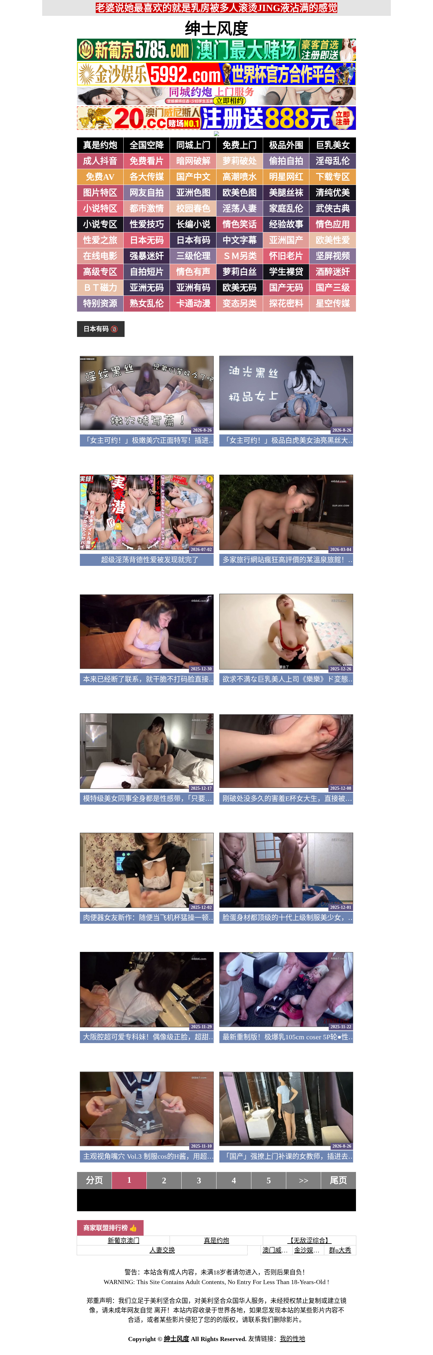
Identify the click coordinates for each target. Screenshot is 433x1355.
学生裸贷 (286, 272)
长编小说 (193, 224)
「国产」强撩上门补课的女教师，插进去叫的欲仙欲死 (306, 1156)
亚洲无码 (147, 288)
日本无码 (147, 240)
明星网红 (286, 177)
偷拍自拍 (286, 161)
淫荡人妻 (240, 208)
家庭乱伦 (286, 208)
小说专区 (100, 224)
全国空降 (147, 145)
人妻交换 (162, 1250)
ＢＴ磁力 (100, 288)
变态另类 (240, 303)
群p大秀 (340, 1250)
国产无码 (286, 288)
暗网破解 (193, 161)
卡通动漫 (193, 303)
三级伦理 (193, 256)
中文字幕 (240, 240)
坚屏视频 (333, 256)
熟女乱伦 (147, 303)
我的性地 (292, 1338)
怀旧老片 (286, 256)
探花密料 (286, 303)
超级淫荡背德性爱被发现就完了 (150, 560)
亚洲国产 (286, 240)
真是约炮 (100, 145)
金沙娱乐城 (310, 1250)
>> (303, 1180)
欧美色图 (240, 193)
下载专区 (333, 177)
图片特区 (100, 193)
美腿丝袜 (286, 193)
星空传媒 (333, 303)
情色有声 (193, 272)
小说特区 (100, 208)
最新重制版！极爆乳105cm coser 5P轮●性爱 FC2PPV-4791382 (315, 1037)
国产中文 (193, 177)
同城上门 (193, 145)
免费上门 (240, 145)
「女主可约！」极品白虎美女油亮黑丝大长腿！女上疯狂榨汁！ (320, 440)
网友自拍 (147, 193)
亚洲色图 (193, 193)
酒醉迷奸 (333, 272)
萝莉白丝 (240, 272)
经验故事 (286, 224)
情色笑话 (240, 224)
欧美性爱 (333, 240)
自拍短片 (147, 272)
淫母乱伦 (333, 161)
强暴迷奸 (147, 256)
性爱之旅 (100, 240)
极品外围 (286, 145)
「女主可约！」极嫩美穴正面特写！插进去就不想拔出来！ (173, 440)
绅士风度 (216, 29)
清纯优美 (333, 193)
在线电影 (100, 256)
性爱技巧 (147, 224)
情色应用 (333, 224)
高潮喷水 (240, 177)
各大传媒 (147, 177)
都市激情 (147, 208)
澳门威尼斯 (278, 1250)
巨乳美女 (333, 145)
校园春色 (193, 208)
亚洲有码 (193, 288)
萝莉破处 (240, 161)
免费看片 (147, 161)
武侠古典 (333, 208)
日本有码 (193, 240)
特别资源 (100, 303)
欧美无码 (240, 288)
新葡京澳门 (123, 1240)
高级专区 (100, 272)
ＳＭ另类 (240, 256)
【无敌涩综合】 (309, 1240)
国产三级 (333, 288)
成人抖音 (100, 161)
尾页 (338, 1180)
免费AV (100, 177)
